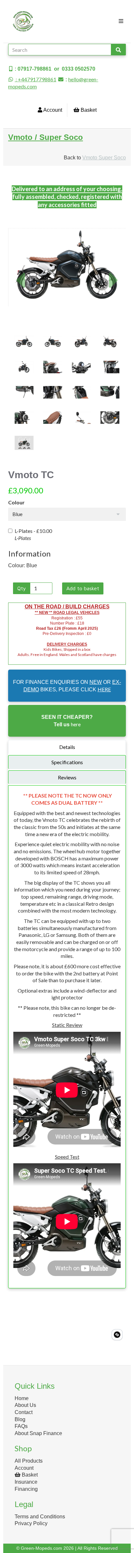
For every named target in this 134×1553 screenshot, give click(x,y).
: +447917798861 (35, 79)
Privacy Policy (31, 1523)
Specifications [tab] (67, 762)
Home (22, 1398)
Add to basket (82, 588)
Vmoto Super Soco (104, 157)
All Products (29, 1461)
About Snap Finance (38, 1433)
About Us (25, 1405)
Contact (24, 1412)
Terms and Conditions (40, 1516)
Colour (16, 502)
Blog (20, 1419)
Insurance (26, 1482)
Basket (88, 110)
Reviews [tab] (67, 777)
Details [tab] (67, 747)
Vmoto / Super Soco (45, 137)
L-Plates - (33, 534)
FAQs (21, 1426)
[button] (20, 296)
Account (52, 110)
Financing (26, 1489)
